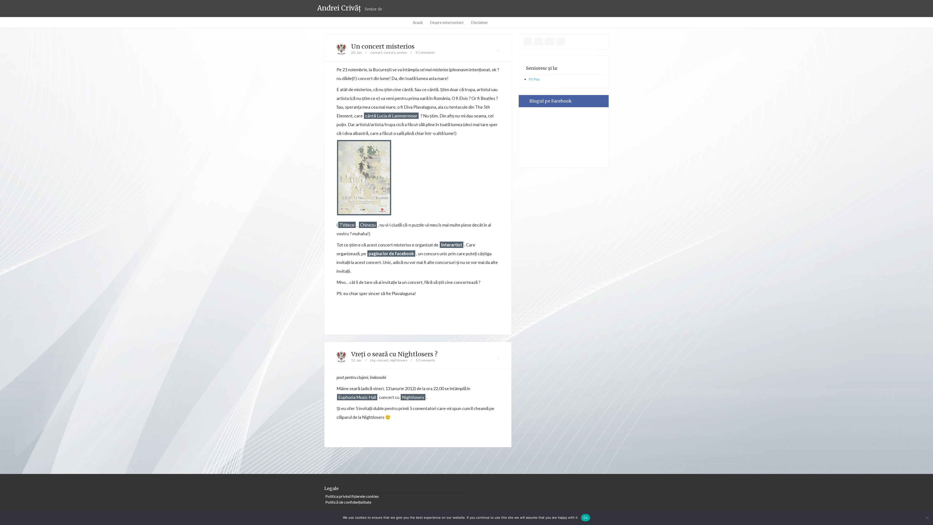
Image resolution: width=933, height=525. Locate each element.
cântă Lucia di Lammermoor (391, 115)
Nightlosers (413, 397)
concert (376, 52)
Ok (585, 518)
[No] (926, 517)
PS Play (534, 79)
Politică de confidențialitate (348, 502)
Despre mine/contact (447, 22)
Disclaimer (479, 22)
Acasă (418, 22)
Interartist (451, 244)
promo (402, 52)
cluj (372, 360)
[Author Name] (341, 49)
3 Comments (425, 52)
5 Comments (425, 360)
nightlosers (398, 360)
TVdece (346, 225)
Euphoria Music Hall (357, 397)
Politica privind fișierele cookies (352, 496)
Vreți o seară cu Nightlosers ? (394, 354)
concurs (390, 52)
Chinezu (368, 225)
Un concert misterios (383, 46)
